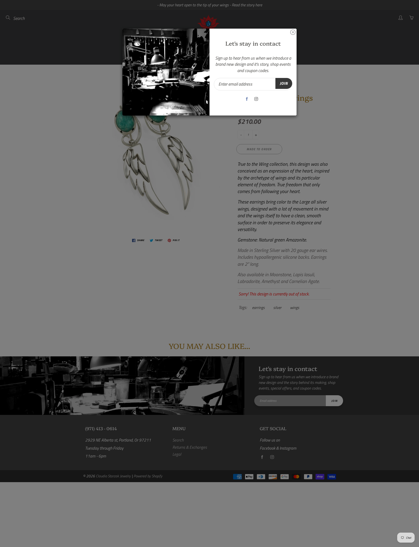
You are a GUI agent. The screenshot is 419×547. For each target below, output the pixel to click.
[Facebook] (247, 99)
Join (284, 83)
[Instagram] (256, 99)
